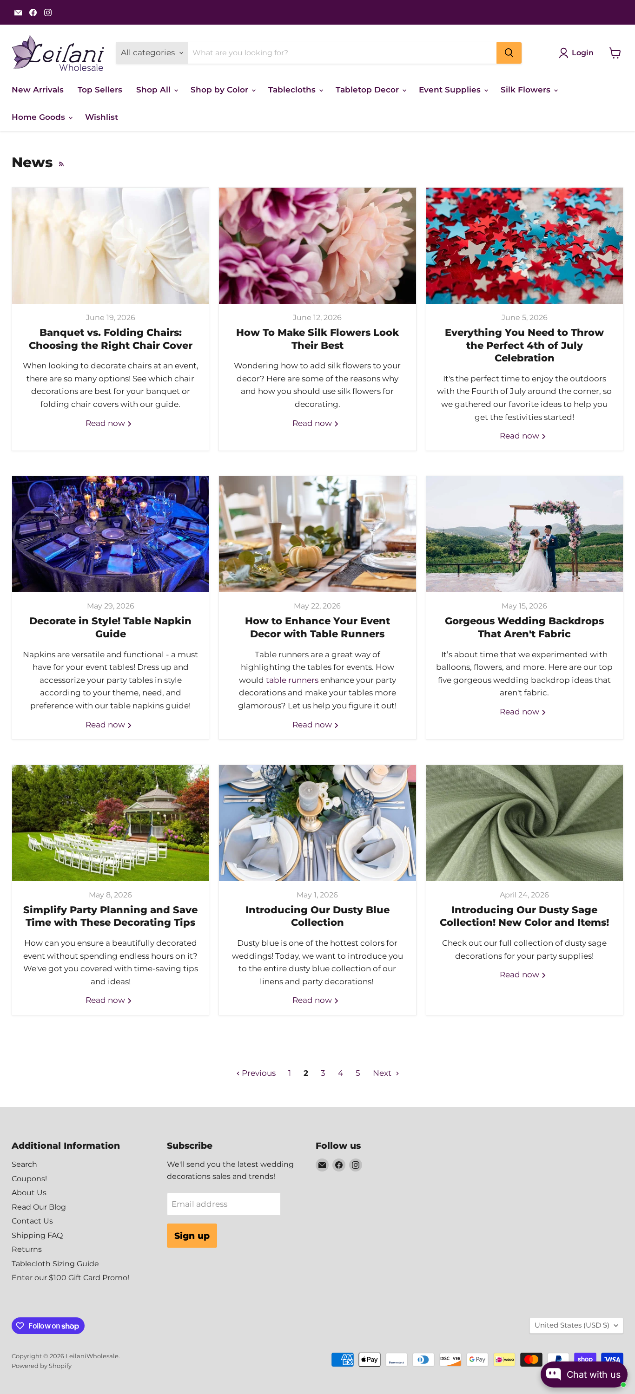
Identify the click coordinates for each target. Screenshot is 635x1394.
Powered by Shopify (42, 1365)
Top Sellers (100, 89)
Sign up (192, 1235)
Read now (106, 423)
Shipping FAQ (37, 1235)
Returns (27, 1249)
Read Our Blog (39, 1207)
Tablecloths (293, 89)
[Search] (509, 53)
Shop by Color (221, 89)
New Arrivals (38, 89)
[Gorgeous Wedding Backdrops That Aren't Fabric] (524, 534)
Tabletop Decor (368, 89)
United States (572, 1325)
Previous (258, 1073)
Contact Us (32, 1221)
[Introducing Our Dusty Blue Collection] (317, 823)
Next (383, 1073)
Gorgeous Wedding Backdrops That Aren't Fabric (524, 627)
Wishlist (101, 117)
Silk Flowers (527, 89)
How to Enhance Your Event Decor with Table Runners (317, 627)
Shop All (154, 89)
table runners (292, 680)
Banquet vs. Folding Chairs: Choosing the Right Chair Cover (110, 338)
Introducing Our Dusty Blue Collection (317, 916)
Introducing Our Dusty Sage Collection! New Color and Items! (524, 916)
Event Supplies (451, 89)
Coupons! (29, 1178)
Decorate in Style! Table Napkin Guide (110, 627)
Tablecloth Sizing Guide (55, 1263)
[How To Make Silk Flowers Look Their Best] (317, 246)
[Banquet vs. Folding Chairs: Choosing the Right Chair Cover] (110, 246)
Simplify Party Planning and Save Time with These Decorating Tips (110, 916)
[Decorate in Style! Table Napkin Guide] (110, 534)
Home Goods (39, 117)
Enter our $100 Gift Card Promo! (70, 1277)
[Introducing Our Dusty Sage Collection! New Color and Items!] (524, 823)
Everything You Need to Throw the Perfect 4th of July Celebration (524, 345)
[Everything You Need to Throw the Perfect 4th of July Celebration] (524, 246)
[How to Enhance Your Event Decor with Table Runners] (317, 534)
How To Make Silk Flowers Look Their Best (317, 338)
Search (24, 1164)
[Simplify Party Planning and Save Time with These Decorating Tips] (110, 823)
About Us (29, 1192)
